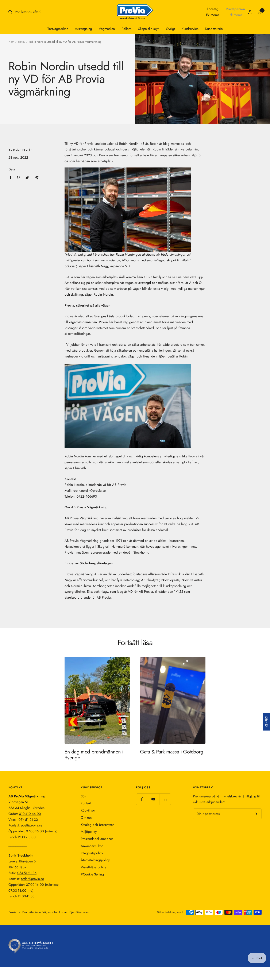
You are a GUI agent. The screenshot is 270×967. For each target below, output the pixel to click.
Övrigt (170, 28)
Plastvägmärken (57, 28)
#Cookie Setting (92, 874)
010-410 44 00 (30, 813)
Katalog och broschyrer (97, 824)
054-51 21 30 (28, 819)
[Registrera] (255, 813)
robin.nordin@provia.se (89, 490)
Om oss (86, 817)
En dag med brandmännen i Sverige (94, 754)
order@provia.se (32, 878)
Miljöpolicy (89, 831)
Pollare (126, 28)
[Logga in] (250, 12)
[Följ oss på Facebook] (142, 799)
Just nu (21, 42)
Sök (83, 796)
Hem (11, 42)
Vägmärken (107, 28)
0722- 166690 (87, 496)
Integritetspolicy (92, 853)
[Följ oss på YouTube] (153, 799)
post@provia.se (31, 825)
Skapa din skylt (148, 28)
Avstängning (83, 28)
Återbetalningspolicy (95, 860)
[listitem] (11, 177)
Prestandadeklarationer (97, 838)
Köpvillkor (88, 810)
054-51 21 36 (26, 872)
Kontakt (86, 803)
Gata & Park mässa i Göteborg (171, 751)
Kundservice (190, 28)
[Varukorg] (259, 12)
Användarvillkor (92, 845)
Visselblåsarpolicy (93, 867)
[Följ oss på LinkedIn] (165, 799)
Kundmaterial (214, 28)
